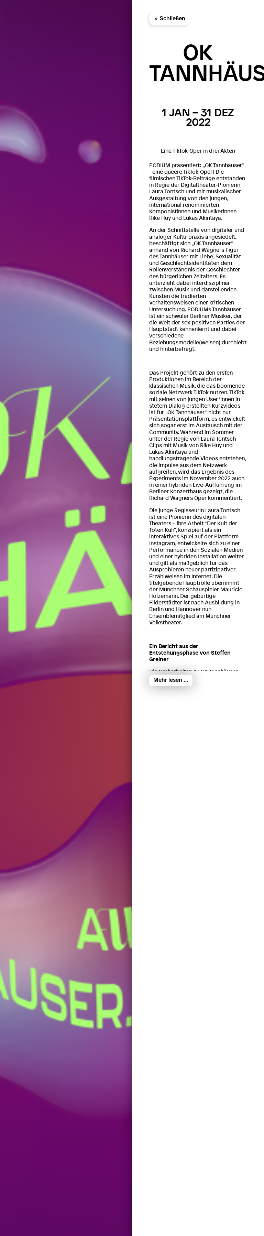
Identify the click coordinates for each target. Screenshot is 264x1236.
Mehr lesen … (170, 680)
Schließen (172, 19)
